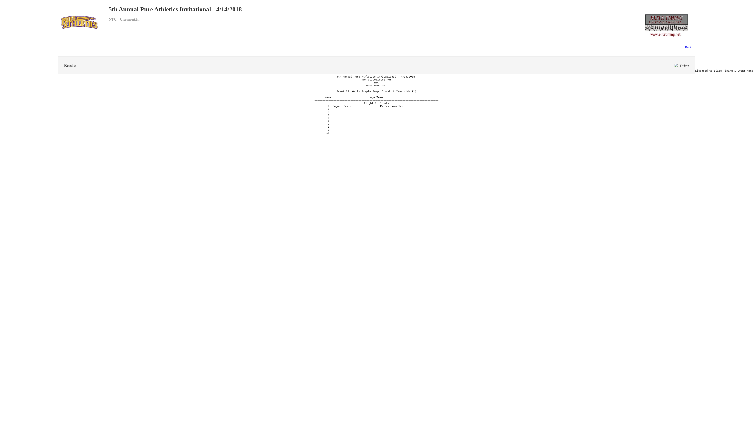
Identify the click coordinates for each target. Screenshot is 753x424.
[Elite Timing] (666, 36)
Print (684, 66)
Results (70, 65)
